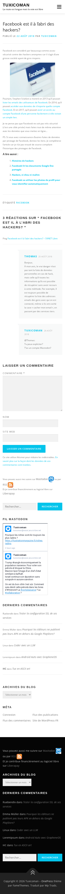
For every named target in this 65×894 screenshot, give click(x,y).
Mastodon (42, 479)
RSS (5, 484)
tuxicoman (49, 36)
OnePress (47, 881)
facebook (23, 202)
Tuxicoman (16, 5)
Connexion (9, 714)
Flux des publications (45, 714)
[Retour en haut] (32, 872)
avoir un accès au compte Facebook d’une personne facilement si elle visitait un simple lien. (32, 113)
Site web (9, 431)
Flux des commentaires (17, 720)
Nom (6, 416)
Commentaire (14, 373)
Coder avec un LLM (24, 645)
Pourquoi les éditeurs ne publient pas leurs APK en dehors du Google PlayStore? (28, 818)
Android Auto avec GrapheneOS (39, 657)
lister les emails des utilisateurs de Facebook (25, 102)
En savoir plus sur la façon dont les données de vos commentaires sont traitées (30, 461)
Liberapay (9, 493)
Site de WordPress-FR (45, 720)
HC (4, 668)
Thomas (30, 256)
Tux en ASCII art (21, 668)
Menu (59, 6)
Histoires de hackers (23, 160)
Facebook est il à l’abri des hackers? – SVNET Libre (33, 238)
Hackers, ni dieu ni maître (26, 174)
